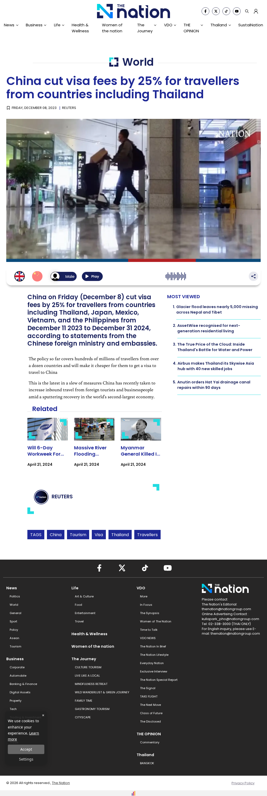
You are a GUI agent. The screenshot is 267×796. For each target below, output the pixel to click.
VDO (168, 25)
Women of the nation (112, 27)
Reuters (69, 107)
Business (34, 25)
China (56, 535)
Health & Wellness (80, 27)
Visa (99, 535)
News (9, 25)
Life (57, 25)
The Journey (145, 27)
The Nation (61, 782)
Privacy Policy (243, 783)
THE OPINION (191, 27)
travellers (147, 535)
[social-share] (205, 11)
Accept (26, 749)
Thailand (218, 25)
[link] (47, 447)
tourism (78, 535)
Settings (26, 759)
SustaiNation (250, 25)
